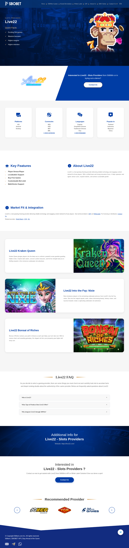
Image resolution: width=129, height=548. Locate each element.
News (43, 4)
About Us (93, 4)
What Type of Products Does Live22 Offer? (35, 404)
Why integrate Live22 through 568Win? (34, 412)
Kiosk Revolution (66, 4)
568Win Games (53, 4)
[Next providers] (112, 510)
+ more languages (80, 133)
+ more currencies (49, 133)
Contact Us (112, 4)
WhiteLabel (97, 214)
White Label (78, 4)
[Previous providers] (17, 510)
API (86, 4)
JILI (29, 219)
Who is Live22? (26, 397)
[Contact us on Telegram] (120, 532)
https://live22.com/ (67, 444)
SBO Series (102, 4)
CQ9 (25, 219)
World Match (19, 219)
